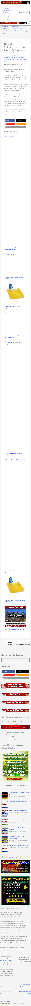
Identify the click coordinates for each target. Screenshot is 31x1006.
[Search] (29, 12)
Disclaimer (22, 986)
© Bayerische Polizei (9, 116)
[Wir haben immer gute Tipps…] (15, 866)
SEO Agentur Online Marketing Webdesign (25, 991)
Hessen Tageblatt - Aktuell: (6, 960)
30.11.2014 (9, 55)
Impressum (28, 986)
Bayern (14, 55)
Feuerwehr (19, 55)
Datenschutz (27, 984)
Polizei (5, 59)
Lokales (13, 57)
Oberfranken (22, 57)
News (17, 57)
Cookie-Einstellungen (5, 1001)
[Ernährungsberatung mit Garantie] (15, 890)
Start (23, 984)
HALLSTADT (7, 57)
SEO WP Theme (23, 989)
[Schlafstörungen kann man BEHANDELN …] (15, 766)
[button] (8, 6)
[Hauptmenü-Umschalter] (29, 22)
